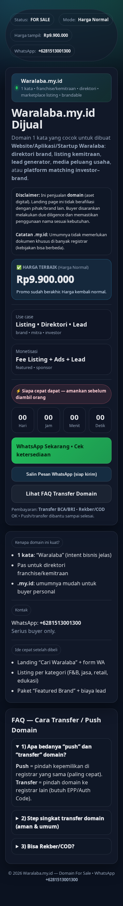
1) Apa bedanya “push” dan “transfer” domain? (54, 750)
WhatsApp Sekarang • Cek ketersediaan (50, 450)
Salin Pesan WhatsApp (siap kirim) (61, 474)
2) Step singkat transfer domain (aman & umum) (60, 822)
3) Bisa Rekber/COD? (47, 846)
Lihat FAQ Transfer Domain (61, 493)
